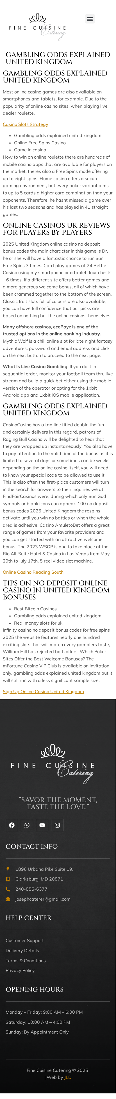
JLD (68, 1077)
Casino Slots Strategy (25, 124)
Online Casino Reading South (33, 572)
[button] (90, 18)
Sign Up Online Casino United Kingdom (43, 691)
